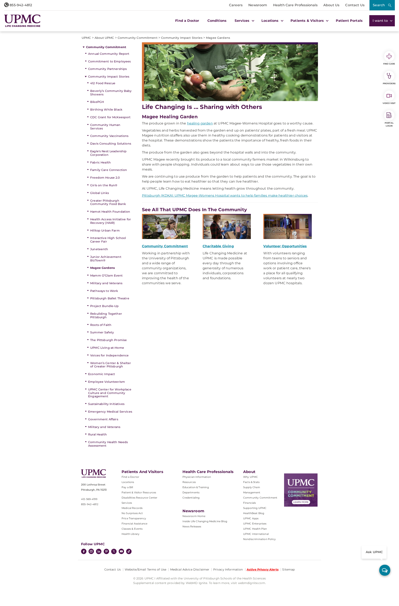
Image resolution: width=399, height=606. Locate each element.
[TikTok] (129, 551)
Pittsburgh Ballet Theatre (109, 298)
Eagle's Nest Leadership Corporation (108, 153)
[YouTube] (121, 552)
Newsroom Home (194, 516)
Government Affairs (103, 419)
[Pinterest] (106, 552)
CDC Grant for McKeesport (110, 117)
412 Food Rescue (102, 83)
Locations (128, 482)
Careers (236, 5)
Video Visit (389, 103)
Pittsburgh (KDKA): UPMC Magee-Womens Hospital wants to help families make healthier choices (225, 196)
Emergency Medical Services (110, 411)
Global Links (99, 193)
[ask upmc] (384, 570)
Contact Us (355, 5)
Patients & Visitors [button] (308, 21)
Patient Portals (349, 21)
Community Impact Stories (108, 76)
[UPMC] (22, 21)
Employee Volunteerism (106, 382)
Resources (189, 482)
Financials (249, 502)
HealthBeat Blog (253, 513)
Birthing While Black (106, 109)
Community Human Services (105, 126)
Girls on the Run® (103, 185)
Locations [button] (270, 21)
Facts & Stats (251, 482)
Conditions (217, 21)
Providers (389, 83)
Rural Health (97, 434)
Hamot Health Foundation (110, 211)
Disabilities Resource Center (139, 497)
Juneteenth (99, 249)
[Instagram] (91, 552)
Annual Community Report (108, 54)
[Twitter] (114, 551)
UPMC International (256, 533)
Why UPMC (250, 476)
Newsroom (257, 5)
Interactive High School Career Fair (108, 239)
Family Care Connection (108, 170)
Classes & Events (132, 528)
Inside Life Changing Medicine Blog (204, 521)
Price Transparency (134, 518)
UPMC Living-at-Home (107, 348)
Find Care (389, 63)
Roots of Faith (100, 325)
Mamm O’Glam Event (106, 275)
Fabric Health (100, 162)
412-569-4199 (89, 499)
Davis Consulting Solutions (110, 143)
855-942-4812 (20, 5)
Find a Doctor (187, 21)
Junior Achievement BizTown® (105, 258)
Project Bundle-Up (104, 306)
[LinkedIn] (98, 552)
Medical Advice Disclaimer (189, 569)
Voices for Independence (109, 355)
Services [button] (242, 21)
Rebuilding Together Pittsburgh (106, 315)
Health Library (130, 533)
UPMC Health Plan (255, 528)
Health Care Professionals (295, 5)
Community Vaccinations (109, 136)
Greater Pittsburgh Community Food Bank (108, 202)
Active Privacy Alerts (262, 569)
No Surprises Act (132, 513)
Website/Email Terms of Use (145, 569)
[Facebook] (83, 552)
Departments (191, 492)
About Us (331, 5)
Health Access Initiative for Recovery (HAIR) (110, 221)
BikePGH (97, 102)
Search (379, 5)
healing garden (200, 123)
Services (127, 502)
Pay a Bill (127, 487)
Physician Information (196, 476)
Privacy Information (228, 569)
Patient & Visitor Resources (139, 492)
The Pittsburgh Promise (108, 340)
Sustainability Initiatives (106, 404)
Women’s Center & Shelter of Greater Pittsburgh (110, 364)
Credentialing (191, 497)
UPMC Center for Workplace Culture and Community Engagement (109, 393)
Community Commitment (106, 47)
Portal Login (389, 124)
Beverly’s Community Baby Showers (111, 92)
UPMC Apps (251, 518)
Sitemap (288, 569)
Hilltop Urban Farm (105, 230)
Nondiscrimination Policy (259, 539)
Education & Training (195, 487)
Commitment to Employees (109, 61)
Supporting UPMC (254, 508)
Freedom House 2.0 (105, 177)
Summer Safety (102, 332)
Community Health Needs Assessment (108, 443)
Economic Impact (101, 374)
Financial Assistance (134, 523)
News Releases (191, 526)
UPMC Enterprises (255, 523)
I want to (381, 21)
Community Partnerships (107, 69)
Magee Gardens (102, 268)
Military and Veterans (106, 283)
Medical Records (132, 508)
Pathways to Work (104, 291)
